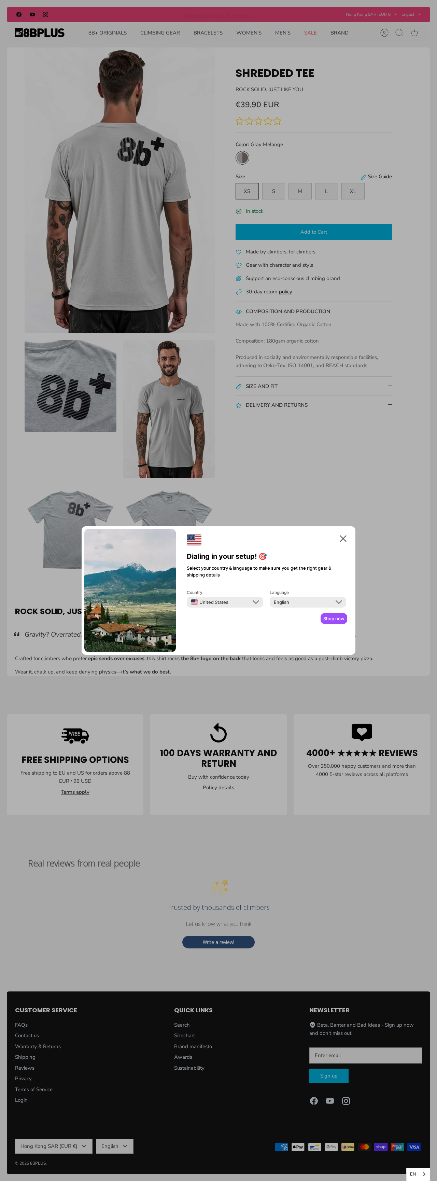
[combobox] (209, 602)
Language (279, 592)
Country (194, 592)
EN (413, 1174)
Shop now (333, 618)
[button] (343, 539)
